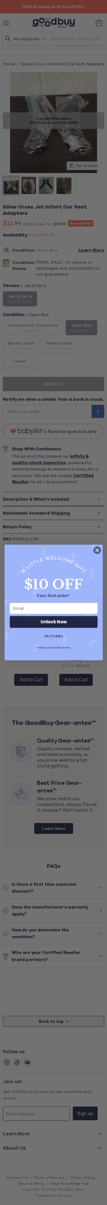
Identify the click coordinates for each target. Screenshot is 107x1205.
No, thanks (53, 636)
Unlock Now (54, 622)
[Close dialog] (97, 550)
